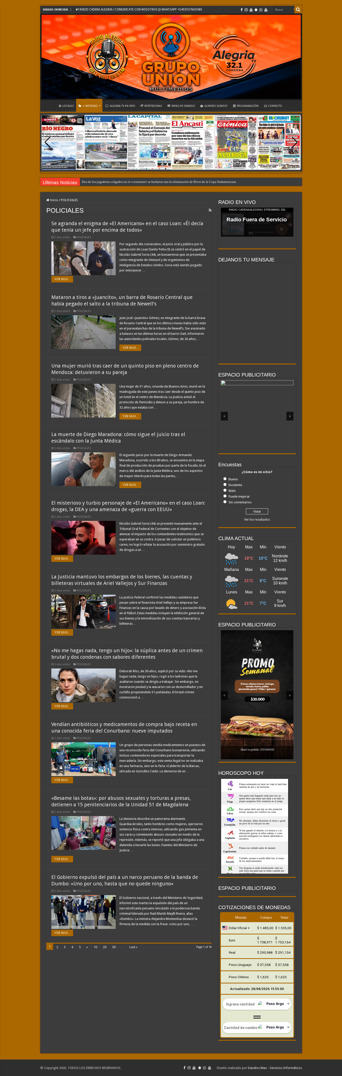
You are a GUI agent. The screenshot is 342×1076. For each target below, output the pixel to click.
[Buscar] (298, 9)
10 (95, 947)
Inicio (53, 200)
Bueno (233, 479)
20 (104, 947)
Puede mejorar (239, 496)
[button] (294, 142)
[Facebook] (241, 10)
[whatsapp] (261, 10)
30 (114, 947)
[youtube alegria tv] (266, 10)
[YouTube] (251, 10)
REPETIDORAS (153, 106)
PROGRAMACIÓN (248, 106)
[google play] (256, 10)
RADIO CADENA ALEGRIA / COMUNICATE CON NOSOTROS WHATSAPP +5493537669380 (140, 9)
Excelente (235, 485)
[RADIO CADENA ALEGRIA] (171, 57)
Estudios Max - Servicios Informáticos (275, 1068)
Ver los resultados (257, 519)
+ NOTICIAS (90, 106)
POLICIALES (84, 237)
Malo (232, 491)
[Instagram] (246, 10)
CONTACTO (275, 106)
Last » (133, 947)
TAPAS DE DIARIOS (183, 106)
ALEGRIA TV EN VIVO (122, 106)
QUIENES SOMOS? (216, 106)
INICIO (49, 105)
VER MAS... (62, 279)
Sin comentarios (240, 502)
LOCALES (68, 106)
